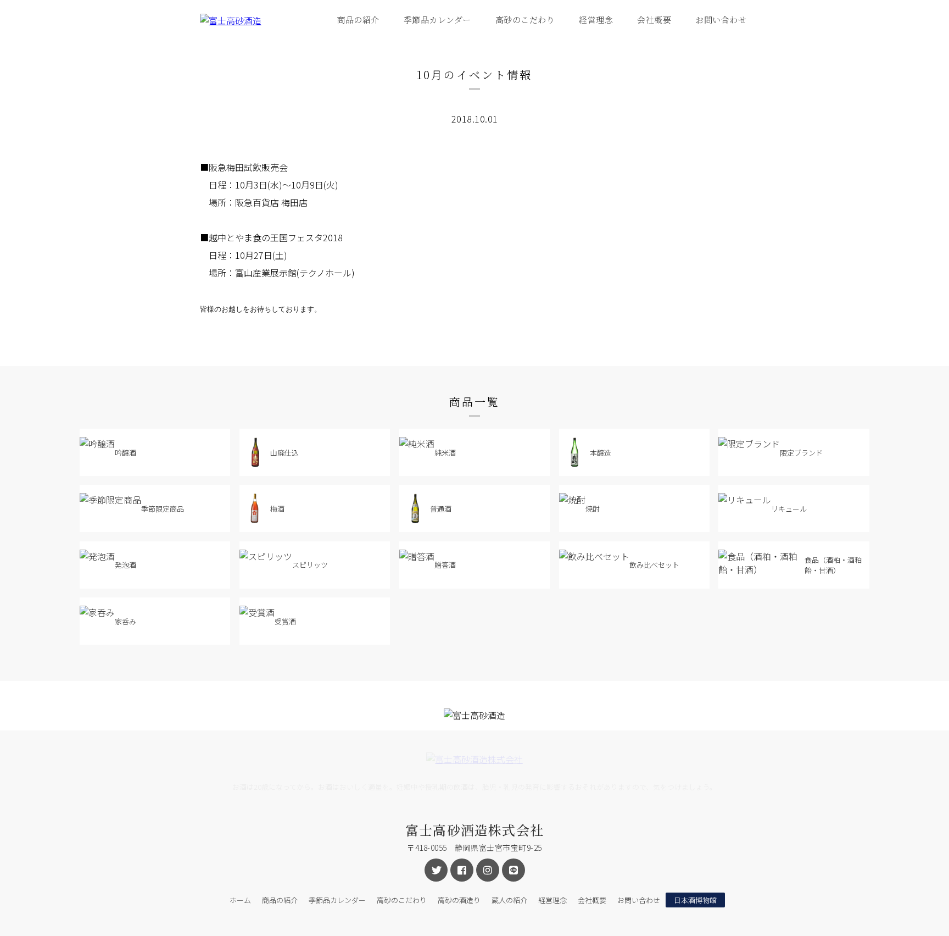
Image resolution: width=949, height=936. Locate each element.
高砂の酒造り (459, 900)
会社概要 (654, 19)
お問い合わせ (720, 19)
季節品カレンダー (437, 19)
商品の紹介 (358, 19)
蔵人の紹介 (509, 900)
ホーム (240, 900)
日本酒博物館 (695, 900)
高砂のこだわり (525, 19)
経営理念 (596, 19)
